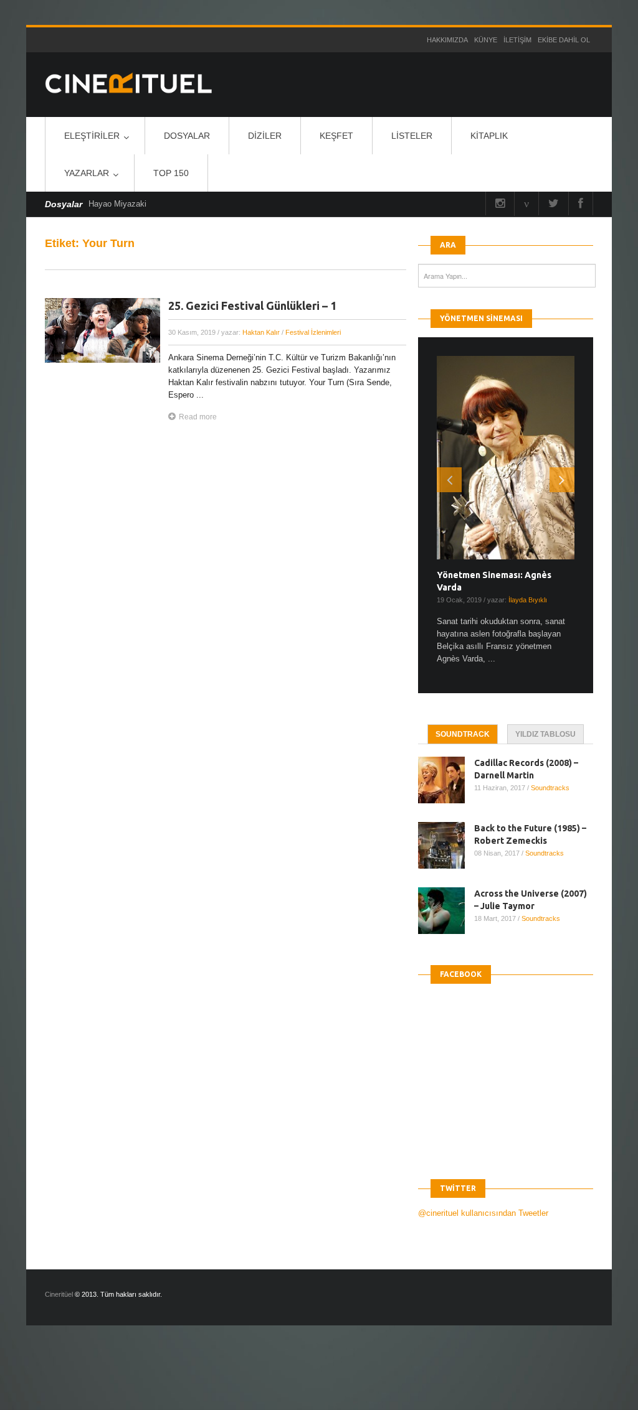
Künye (485, 40)
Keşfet (336, 136)
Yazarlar (86, 173)
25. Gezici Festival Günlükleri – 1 (252, 305)
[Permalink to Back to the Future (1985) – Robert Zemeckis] (446, 845)
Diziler (265, 136)
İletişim (517, 40)
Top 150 (171, 173)
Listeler (411, 136)
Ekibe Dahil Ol (564, 40)
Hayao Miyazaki (117, 203)
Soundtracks (550, 787)
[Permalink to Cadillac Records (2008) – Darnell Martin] (446, 780)
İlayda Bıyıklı (527, 600)
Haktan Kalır (261, 332)
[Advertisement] (227, 1378)
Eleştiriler (92, 136)
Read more (198, 417)
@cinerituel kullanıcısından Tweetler (483, 1213)
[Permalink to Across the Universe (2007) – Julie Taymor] (446, 910)
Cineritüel (59, 1294)
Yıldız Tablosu (545, 734)
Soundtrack (463, 734)
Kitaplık (489, 136)
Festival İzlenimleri (313, 332)
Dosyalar (187, 136)
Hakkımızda (447, 40)
